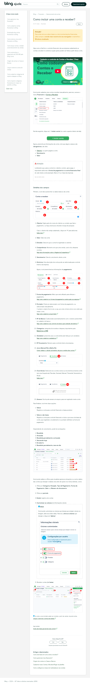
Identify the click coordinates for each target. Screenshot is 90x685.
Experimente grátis (78, 4)
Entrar (66, 4)
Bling (34, 14)
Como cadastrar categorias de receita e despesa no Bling (15, 75)
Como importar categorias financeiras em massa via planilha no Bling (14, 83)
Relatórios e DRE (42, 331)
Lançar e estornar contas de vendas (14, 68)
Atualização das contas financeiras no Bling (13, 33)
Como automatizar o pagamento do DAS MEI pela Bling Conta (15, 54)
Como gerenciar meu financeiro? (13, 20)
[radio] (53, 642)
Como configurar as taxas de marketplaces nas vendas (49, 668)
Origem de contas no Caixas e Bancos (15, 62)
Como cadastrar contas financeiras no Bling (13, 27)
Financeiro (41, 14)
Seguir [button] (79, 24)
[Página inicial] (12, 5)
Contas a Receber (52, 95)
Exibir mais (9, 89)
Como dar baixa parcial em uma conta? (44, 628)
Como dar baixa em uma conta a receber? (45, 654)
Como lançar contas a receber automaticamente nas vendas (15, 47)
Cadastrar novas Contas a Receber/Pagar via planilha (48, 664)
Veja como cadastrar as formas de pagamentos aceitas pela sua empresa (58, 299)
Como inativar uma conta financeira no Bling (14, 40)
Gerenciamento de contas (53, 14)
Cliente (39, 151)
